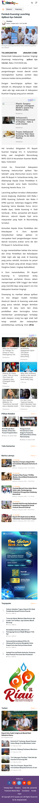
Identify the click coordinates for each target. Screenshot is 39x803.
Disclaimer (25, 791)
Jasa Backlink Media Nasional (25, 774)
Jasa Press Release (7, 774)
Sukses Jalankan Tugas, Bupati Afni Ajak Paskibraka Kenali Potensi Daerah (20, 610)
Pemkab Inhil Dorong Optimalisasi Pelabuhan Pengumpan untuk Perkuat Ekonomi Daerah (25, 505)
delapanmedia (22, 800)
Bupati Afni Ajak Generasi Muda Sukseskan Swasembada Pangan (24, 517)
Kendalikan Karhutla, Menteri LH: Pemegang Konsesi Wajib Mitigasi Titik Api (20, 631)
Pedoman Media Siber (12, 791)
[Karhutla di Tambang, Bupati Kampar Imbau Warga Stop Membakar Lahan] (6, 743)
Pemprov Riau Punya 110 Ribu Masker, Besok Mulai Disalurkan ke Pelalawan (25, 476)
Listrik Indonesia (8, 330)
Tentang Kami (8, 788)
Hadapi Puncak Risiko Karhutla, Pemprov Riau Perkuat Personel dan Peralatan (20, 653)
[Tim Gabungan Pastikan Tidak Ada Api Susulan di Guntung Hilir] (6, 759)
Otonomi (9, 9)
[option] (11, 427)
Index (33, 414)
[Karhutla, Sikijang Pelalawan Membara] (6, 751)
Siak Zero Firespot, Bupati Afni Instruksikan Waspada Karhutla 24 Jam (25, 463)
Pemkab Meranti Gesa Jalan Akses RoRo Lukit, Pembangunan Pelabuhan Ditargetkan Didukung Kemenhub (25, 491)
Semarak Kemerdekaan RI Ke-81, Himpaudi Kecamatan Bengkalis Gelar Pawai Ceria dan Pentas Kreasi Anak (19, 643)
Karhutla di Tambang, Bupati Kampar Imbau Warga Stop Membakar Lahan (23, 742)
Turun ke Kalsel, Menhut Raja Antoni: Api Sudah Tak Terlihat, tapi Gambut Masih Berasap (20, 620)
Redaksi (9, 21)
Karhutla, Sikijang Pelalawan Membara (23, 749)
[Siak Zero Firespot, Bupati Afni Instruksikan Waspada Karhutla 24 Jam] (6, 768)
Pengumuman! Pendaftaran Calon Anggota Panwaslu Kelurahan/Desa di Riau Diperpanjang (28, 433)
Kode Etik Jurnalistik (30, 788)
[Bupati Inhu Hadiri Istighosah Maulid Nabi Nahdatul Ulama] (20, 721)
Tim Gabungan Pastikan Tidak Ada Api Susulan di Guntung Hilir (23, 758)
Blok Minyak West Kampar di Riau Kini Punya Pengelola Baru (9, 431)
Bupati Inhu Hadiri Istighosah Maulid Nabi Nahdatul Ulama (16, 734)
